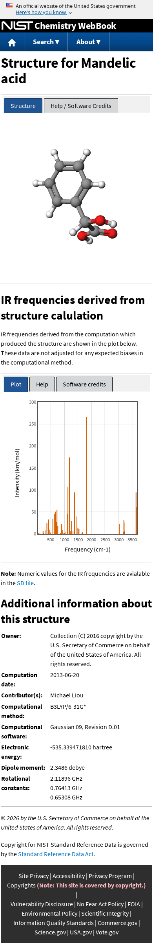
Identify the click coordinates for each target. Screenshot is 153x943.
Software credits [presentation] (84, 384)
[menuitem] (12, 42)
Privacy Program (110, 876)
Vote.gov (107, 932)
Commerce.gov (117, 923)
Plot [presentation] (16, 384)
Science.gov (50, 932)
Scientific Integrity (105, 913)
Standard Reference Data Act (55, 854)
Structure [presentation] (23, 106)
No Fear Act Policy (100, 904)
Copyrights (21, 885)
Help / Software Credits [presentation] (81, 106)
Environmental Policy (49, 913)
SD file (25, 583)
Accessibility (69, 876)
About (85, 41)
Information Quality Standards (53, 923)
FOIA (134, 904)
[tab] (23, 105)
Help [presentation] (42, 384)
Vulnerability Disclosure (42, 904)
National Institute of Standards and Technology (17, 26)
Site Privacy (33, 876)
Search (43, 41)
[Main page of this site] (12, 42)
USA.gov (81, 932)
